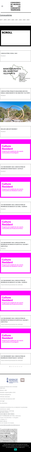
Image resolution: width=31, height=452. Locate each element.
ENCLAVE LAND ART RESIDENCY (9, 129)
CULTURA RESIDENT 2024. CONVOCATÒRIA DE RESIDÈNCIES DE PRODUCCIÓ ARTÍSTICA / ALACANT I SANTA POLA (15, 244)
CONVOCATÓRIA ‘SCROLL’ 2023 (9, 53)
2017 (1, 19)
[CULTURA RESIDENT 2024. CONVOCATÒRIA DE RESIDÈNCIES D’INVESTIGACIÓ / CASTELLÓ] (15, 149)
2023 (24, 19)
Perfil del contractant (5, 396)
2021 (16, 19)
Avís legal (2, 401)
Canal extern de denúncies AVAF (7, 399)
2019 (9, 19)
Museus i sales (3, 390)
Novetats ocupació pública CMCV (8, 392)
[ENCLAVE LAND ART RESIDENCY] (15, 111)
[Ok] (29, 447)
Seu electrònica (3, 403)
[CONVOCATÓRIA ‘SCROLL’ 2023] (15, 36)
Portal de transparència (5, 394)
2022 (20, 19)
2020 (12, 19)
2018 (5, 19)
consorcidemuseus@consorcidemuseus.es (10, 425)
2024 (28, 19)
